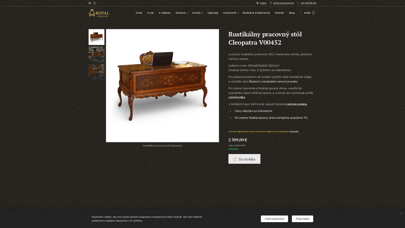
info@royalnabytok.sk (283, 3)
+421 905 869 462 (308, 3)
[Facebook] (90, 3)
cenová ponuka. (296, 104)
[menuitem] (139, 13)
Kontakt (294, 131)
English (263, 3)
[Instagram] (95, 3)
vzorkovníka (236, 97)
